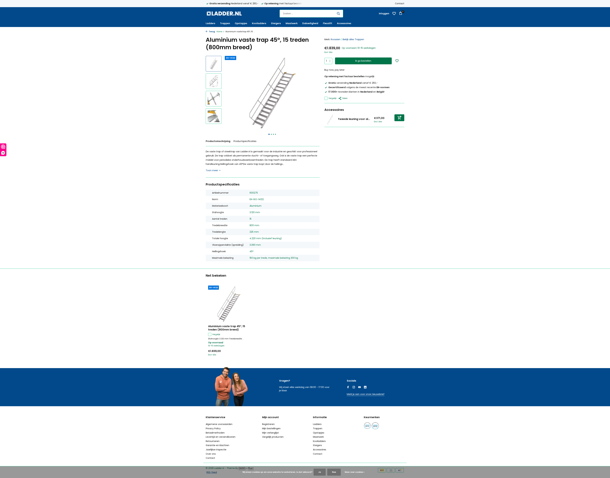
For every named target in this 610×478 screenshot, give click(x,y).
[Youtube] (359, 387)
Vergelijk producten (273, 436)
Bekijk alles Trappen (353, 39)
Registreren (268, 424)
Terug (211, 31)
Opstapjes (241, 23)
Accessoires (344, 23)
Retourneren (213, 441)
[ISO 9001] (367, 425)
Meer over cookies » (354, 472)
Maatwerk (292, 23)
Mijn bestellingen (271, 428)
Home (219, 31)
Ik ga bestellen (363, 60)
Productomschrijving (218, 141)
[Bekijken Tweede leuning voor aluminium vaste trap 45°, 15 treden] (330, 119)
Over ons (211, 453)
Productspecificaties (245, 141)
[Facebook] (348, 387)
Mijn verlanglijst (270, 432)
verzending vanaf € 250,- (353, 82)
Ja (319, 472)
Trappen (225, 23)
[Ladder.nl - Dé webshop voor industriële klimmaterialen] (225, 13)
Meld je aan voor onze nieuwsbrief (365, 394)
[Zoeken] (338, 13)
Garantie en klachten (217, 445)
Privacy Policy (213, 428)
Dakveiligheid (310, 23)
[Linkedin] (365, 387)
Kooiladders (259, 23)
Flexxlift (327, 23)
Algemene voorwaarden (219, 424)
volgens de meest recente (359, 87)
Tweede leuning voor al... (354, 119)
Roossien (335, 39)
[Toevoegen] (399, 117)
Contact (399, 3)
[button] (269, 134)
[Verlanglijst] (394, 13)
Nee (334, 472)
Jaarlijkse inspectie (216, 449)
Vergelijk (332, 98)
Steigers (276, 23)
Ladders (210, 23)
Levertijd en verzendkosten (220, 436)
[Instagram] (353, 387)
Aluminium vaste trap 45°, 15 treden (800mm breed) (226, 328)
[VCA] (375, 425)
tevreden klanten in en (356, 91)
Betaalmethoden (215, 432)
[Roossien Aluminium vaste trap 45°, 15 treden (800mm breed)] (228, 304)
